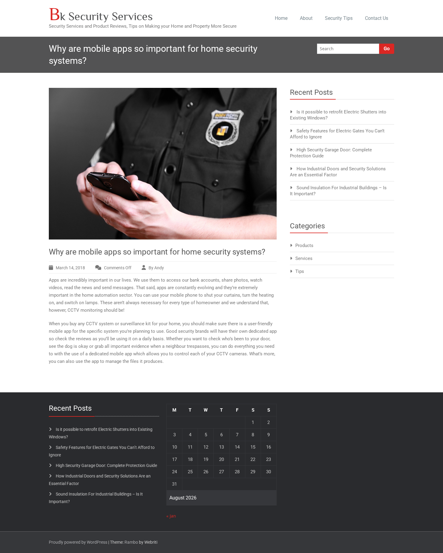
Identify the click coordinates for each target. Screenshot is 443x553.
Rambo (131, 542)
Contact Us (376, 18)
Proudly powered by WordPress (78, 542)
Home (281, 18)
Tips (299, 271)
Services (304, 258)
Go (387, 48)
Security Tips (339, 18)
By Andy (156, 267)
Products (304, 245)
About (306, 18)
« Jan (171, 516)
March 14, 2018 (70, 267)
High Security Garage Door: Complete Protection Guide (106, 465)
